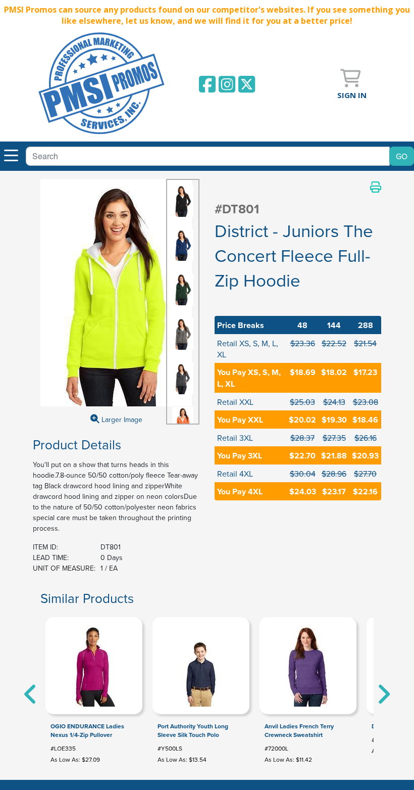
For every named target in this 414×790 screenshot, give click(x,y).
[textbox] (208, 156)
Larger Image (120, 419)
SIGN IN (352, 95)
